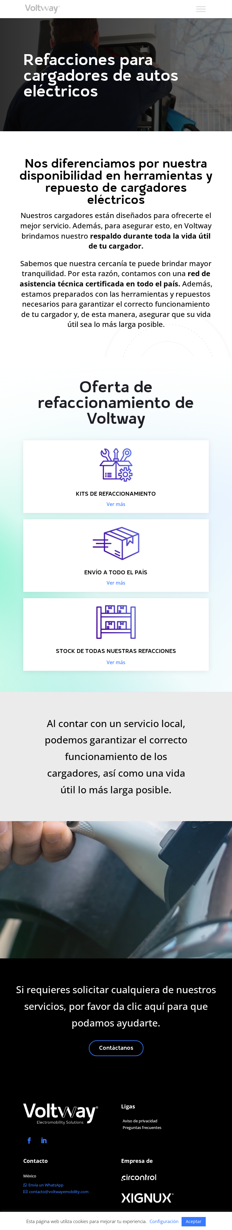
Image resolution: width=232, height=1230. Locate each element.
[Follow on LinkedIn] (44, 1140)
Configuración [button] (164, 1221)
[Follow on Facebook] (29, 1140)
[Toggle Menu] (201, 9)
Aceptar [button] (193, 1221)
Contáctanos (116, 1048)
